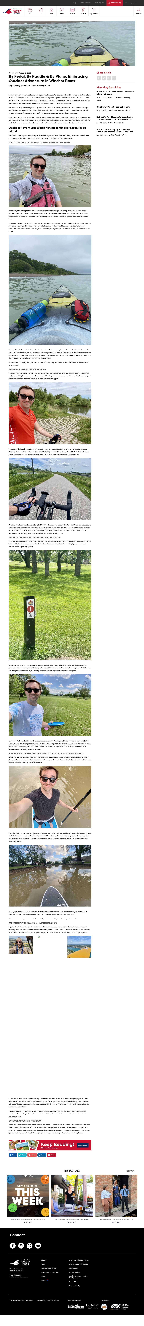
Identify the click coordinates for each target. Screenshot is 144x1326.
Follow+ (130, 1171)
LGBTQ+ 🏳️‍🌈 (44, 1280)
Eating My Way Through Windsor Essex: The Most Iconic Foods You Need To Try (115, 118)
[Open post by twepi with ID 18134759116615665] (116, 1196)
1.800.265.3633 (16, 1275)
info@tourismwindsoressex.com (19, 1277)
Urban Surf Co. (14, 757)
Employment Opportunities (50, 1272)
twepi (27, 1177)
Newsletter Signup (74, 1272)
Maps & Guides (85, 2)
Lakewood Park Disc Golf (18, 741)
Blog (74, 2)
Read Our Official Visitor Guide (78, 1260)
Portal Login (55, 1300)
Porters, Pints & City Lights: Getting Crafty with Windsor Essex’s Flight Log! (115, 130)
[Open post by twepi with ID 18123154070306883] (28, 1196)
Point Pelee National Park (73, 223)
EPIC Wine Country (47, 525)
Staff (43, 1264)
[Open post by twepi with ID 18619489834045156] (72, 1196)
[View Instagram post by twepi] (47, 1214)
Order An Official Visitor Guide (78, 1264)
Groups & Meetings (75, 1286)
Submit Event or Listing (48, 1268)
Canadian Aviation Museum (36, 929)
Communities (73, 1282)
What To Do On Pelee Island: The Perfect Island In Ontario (115, 92)
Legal (48, 1300)
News (43, 1276)
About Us (44, 1260)
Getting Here (99, 2)
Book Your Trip (116, 2)
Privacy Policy (41, 1300)
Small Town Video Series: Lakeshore (113, 107)
